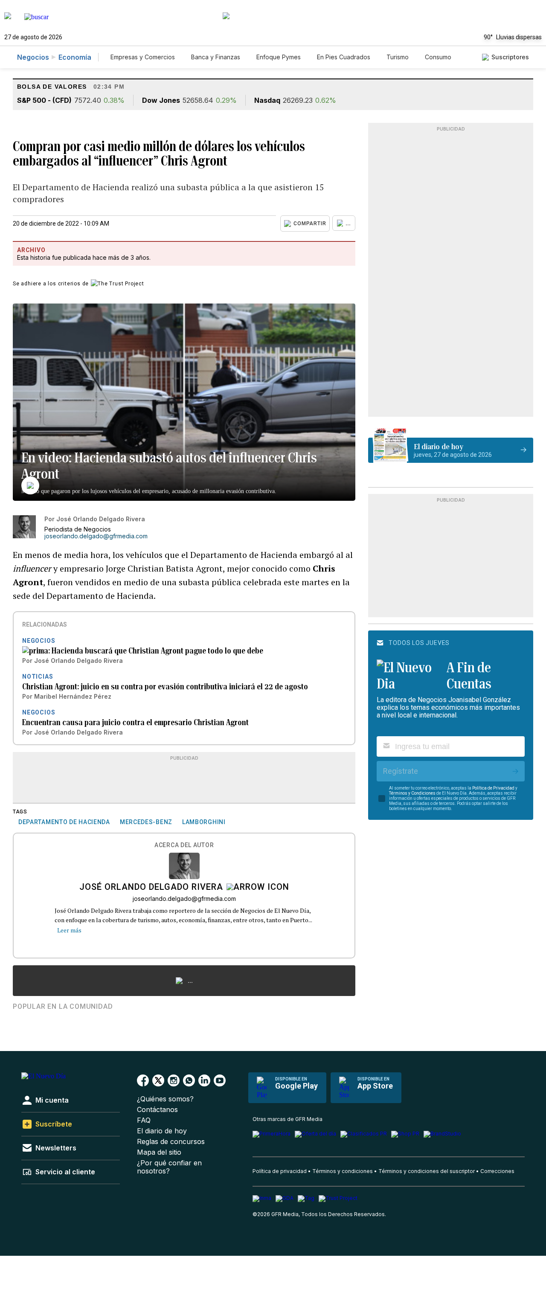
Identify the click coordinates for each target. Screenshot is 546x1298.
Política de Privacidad (493, 788)
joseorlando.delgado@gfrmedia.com (96, 536)
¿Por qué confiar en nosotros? (169, 1167)
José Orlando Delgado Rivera (151, 887)
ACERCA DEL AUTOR (184, 845)
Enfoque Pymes (278, 57)
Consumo (438, 57)
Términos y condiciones (342, 1171)
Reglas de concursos (171, 1142)
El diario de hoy (162, 1131)
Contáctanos (157, 1110)
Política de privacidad (280, 1171)
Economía (74, 57)
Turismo (397, 57)
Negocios (33, 57)
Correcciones (497, 1171)
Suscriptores (510, 57)
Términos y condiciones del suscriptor (426, 1171)
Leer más (69, 930)
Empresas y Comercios (142, 57)
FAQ (144, 1120)
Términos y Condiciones (412, 793)
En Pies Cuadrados (343, 57)
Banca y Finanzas (215, 57)
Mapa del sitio (159, 1152)
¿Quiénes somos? (165, 1099)
